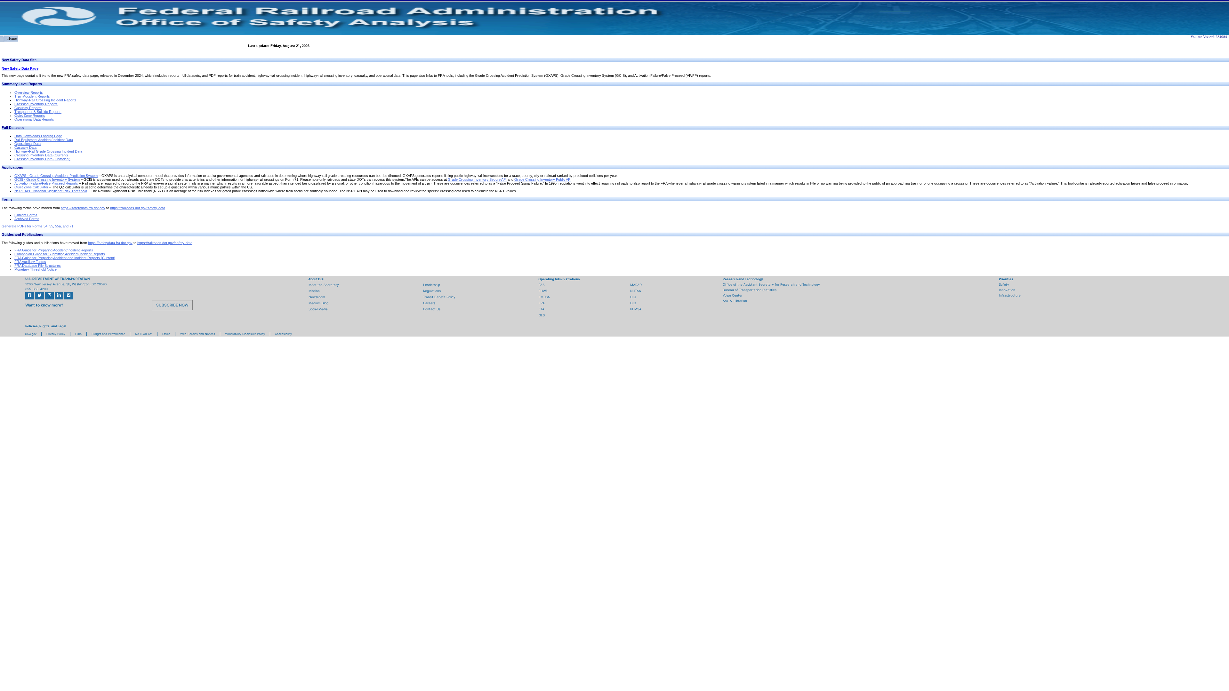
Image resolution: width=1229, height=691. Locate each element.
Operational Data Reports (34, 119)
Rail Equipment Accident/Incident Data (43, 140)
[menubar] (9, 38)
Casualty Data (25, 147)
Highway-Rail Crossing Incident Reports (45, 100)
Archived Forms (26, 219)
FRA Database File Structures (37, 265)
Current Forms (25, 215)
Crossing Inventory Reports (36, 104)
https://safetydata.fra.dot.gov (83, 208)
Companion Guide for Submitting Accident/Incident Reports (59, 254)
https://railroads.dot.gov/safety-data (137, 208)
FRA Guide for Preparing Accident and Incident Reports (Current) (64, 258)
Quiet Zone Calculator (31, 187)
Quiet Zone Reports (29, 115)
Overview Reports (28, 92)
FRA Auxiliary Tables (30, 262)
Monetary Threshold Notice (35, 269)
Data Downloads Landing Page (38, 136)
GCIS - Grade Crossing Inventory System (47, 179)
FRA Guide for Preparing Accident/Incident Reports (53, 250)
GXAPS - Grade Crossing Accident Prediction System (56, 176)
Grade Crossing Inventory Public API (542, 179)
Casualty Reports (28, 108)
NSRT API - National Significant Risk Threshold (50, 191)
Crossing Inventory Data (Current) (41, 155)
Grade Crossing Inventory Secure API (477, 179)
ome (12, 38)
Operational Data (27, 144)
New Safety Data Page (20, 68)
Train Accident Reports (32, 96)
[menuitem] (2, 36)
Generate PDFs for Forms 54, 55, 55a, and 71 (37, 226)
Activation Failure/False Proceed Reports (46, 183)
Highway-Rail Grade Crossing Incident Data (48, 151)
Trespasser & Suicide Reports (37, 112)
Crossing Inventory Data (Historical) (42, 159)
